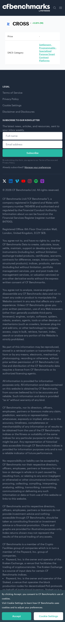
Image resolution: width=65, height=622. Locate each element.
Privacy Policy (11, 98)
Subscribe (32, 152)
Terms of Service (12, 92)
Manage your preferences (37, 167)
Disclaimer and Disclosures (19, 111)
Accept (16, 616)
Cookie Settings (12, 105)
